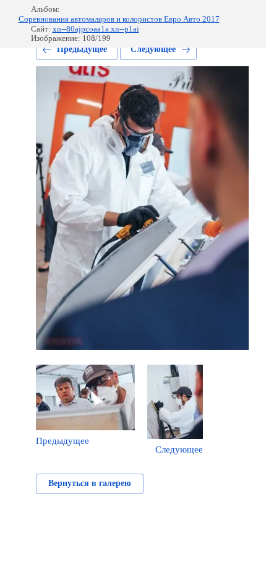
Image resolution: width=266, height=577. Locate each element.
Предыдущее (82, 49)
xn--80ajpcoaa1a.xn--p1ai (96, 28)
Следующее (153, 49)
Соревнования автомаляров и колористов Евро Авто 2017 (119, 19)
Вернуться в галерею (89, 483)
